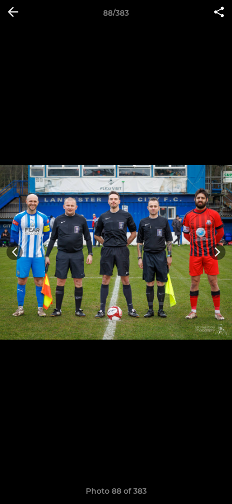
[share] (219, 13)
